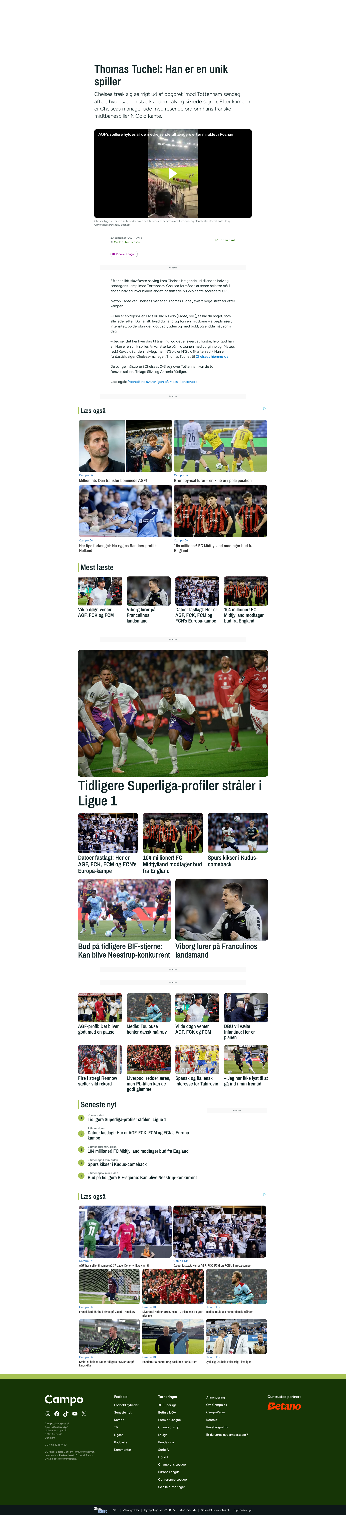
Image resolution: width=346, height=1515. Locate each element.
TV (116, 1427)
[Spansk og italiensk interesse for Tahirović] (197, 1059)
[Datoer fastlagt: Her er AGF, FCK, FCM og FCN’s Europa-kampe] (197, 591)
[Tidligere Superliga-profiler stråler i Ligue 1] (173, 713)
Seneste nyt (123, 1412)
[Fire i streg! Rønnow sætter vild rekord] (100, 1059)
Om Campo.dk (216, 1405)
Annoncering (215, 1397)
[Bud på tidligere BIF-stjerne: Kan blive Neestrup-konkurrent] (124, 910)
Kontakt (211, 1420)
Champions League (172, 1464)
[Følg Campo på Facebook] (57, 1414)
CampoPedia (215, 1412)
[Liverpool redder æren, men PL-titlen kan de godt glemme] (149, 1059)
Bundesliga (166, 1442)
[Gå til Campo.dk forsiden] (64, 1404)
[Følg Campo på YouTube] (75, 1414)
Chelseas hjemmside (212, 356)
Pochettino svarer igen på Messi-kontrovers (162, 382)
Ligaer (118, 1435)
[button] (173, 173)
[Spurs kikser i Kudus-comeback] (238, 833)
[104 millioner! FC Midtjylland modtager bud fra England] (246, 591)
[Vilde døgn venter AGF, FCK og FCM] (100, 591)
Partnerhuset (66, 1455)
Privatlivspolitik (217, 1427)
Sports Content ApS (56, 1427)
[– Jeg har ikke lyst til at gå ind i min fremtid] (246, 1059)
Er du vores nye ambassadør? (227, 1435)
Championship (168, 1427)
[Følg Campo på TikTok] (66, 1414)
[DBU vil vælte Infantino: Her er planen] (246, 1007)
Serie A (163, 1450)
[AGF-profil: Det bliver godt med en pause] (100, 1007)
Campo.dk (51, 1423)
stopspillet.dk (188, 1510)
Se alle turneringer (171, 1487)
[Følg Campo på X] (84, 1414)
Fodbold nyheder (126, 1405)
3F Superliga (167, 1405)
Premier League (126, 254)
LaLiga (162, 1435)
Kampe (119, 1420)
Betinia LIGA (167, 1412)
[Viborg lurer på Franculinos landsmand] (149, 591)
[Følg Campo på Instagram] (48, 1414)
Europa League (169, 1472)
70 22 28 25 (167, 1510)
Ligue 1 (163, 1457)
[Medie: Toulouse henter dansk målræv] (149, 1007)
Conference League (172, 1479)
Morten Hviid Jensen (127, 242)
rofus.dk (224, 1510)
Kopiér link (228, 240)
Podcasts (120, 1442)
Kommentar (122, 1450)
